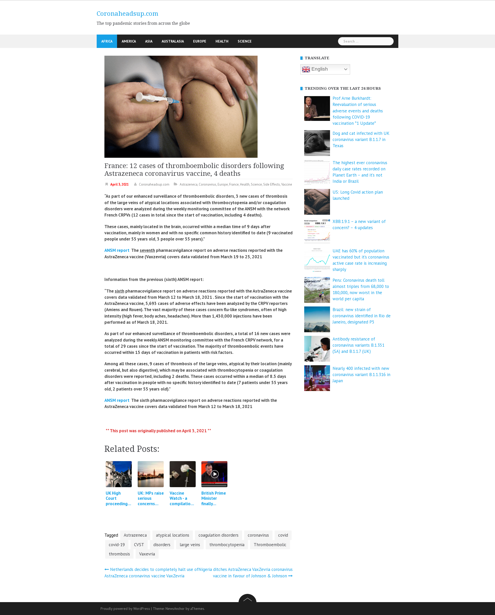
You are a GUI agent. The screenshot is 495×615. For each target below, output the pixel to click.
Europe (199, 41)
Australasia (173, 41)
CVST (139, 544)
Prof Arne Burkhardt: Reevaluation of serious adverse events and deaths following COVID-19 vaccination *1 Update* (358, 110)
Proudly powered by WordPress (125, 608)
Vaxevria (147, 554)
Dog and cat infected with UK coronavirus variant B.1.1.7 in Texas (361, 139)
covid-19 (117, 544)
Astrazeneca (188, 184)
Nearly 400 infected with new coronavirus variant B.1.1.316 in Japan (361, 374)
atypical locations (172, 535)
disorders (161, 544)
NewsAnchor (175, 608)
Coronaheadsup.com (127, 13)
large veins (190, 544)
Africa (106, 41)
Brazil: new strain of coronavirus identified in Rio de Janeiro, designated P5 (362, 316)
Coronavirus (207, 184)
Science (245, 41)
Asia (148, 41)
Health (222, 41)
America (129, 41)
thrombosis (119, 554)
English (319, 69)
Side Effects (271, 184)
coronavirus (258, 535)
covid (283, 535)
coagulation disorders (218, 535)
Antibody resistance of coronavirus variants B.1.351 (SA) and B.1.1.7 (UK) (358, 345)
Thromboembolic (270, 544)
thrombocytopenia (226, 544)
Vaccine (286, 184)
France (234, 184)
